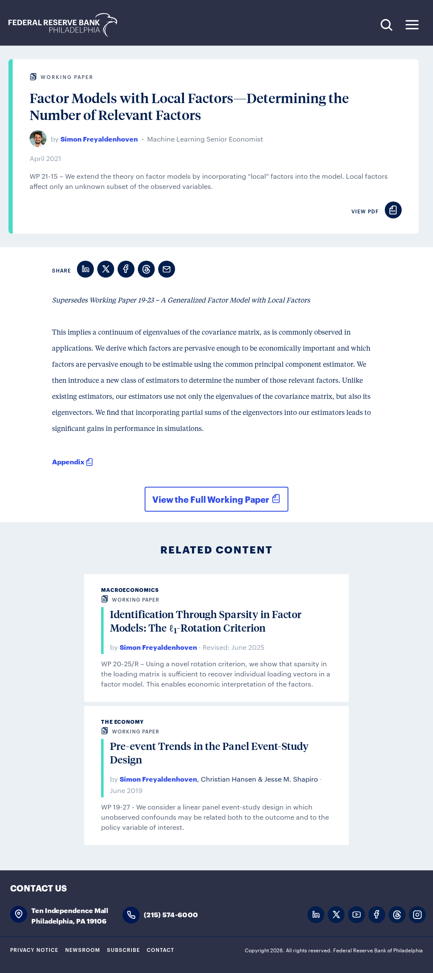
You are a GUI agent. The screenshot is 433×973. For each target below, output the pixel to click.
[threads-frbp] (397, 915)
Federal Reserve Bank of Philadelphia (67, 25)
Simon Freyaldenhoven (99, 138)
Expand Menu (412, 24)
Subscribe (123, 949)
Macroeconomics (130, 589)
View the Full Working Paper (210, 499)
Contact (160, 949)
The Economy (122, 721)
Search (386, 24)
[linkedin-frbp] (315, 915)
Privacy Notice (34, 949)
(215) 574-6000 (171, 914)
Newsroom (82, 949)
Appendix (68, 461)
